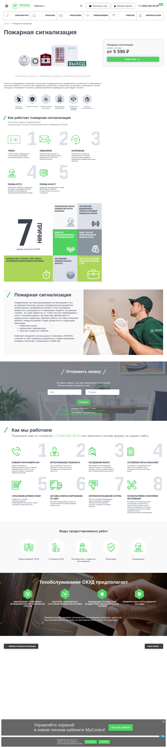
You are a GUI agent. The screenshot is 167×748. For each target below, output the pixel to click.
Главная (7, 24)
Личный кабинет (124, 6)
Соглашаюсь (91, 742)
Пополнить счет (100, 6)
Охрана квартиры (21, 15)
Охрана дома (50, 15)
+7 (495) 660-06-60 (150, 5)
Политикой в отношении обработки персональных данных (83, 414)
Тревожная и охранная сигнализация (22, 646)
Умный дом (130, 15)
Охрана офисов (153, 646)
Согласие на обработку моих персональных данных (83, 410)
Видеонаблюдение (101, 15)
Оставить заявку (130, 59)
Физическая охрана (153, 15)
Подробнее (104, 742)
